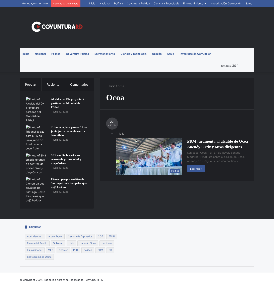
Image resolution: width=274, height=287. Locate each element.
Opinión (157, 53)
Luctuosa (107, 243)
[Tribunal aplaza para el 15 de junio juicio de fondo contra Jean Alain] (37, 138)
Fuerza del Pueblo (37, 243)
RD (110, 250)
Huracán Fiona (88, 243)
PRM (100, 250)
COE (100, 236)
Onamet (63, 250)
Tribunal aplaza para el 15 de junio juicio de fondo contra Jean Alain (69, 131)
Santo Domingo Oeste (39, 256)
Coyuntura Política (138, 3)
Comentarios (79, 84)
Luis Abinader (34, 250)
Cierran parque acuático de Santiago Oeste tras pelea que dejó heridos (69, 183)
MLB (50, 250)
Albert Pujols (55, 236)
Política (118, 3)
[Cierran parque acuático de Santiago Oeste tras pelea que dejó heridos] (37, 190)
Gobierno (58, 243)
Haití (71, 243)
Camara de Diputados (80, 236)
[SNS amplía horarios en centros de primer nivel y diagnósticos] (37, 163)
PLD (75, 250)
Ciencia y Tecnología (166, 3)
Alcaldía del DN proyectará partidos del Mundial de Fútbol (67, 103)
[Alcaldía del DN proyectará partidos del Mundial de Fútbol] (37, 110)
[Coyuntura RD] (57, 27)
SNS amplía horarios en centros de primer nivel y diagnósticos (66, 159)
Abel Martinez (35, 236)
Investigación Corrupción (226, 3)
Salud (249, 3)
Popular (30, 84)
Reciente (53, 84)
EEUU (112, 236)
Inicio (92, 3)
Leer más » (196, 168)
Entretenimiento (193, 3)
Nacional (104, 3)
